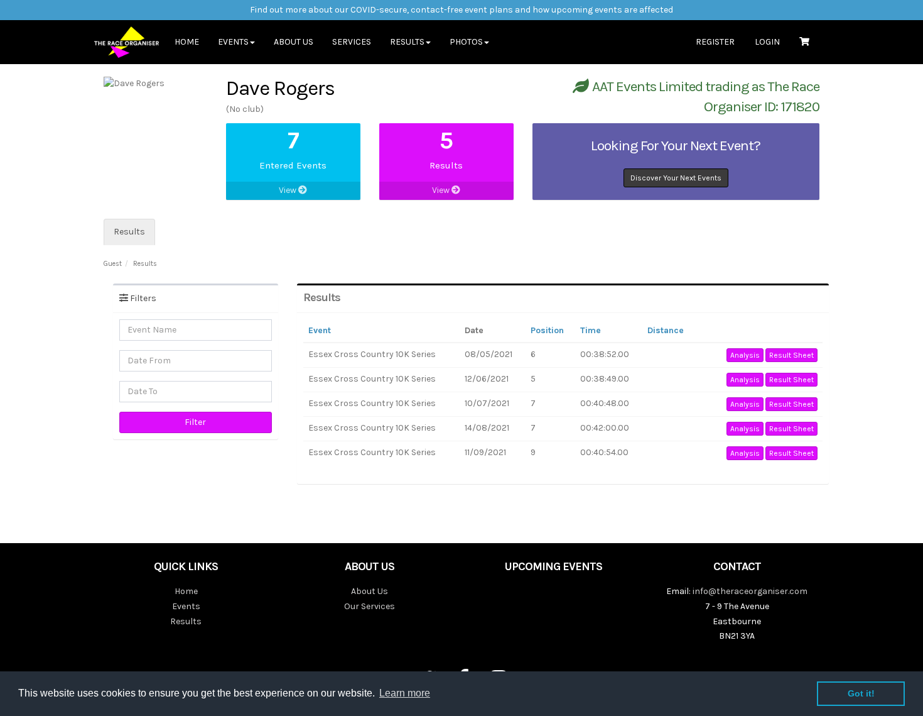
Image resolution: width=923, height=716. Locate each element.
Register (715, 41)
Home (187, 41)
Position (547, 330)
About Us (293, 41)
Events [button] (233, 41)
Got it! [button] (861, 693)
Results (129, 231)
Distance (665, 330)
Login (767, 41)
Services (351, 41)
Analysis (745, 355)
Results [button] (407, 41)
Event (319, 330)
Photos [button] (466, 41)
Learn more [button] (404, 693)
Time (590, 330)
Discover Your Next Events (675, 177)
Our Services (369, 606)
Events (186, 606)
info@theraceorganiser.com (750, 591)
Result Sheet (791, 355)
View (288, 190)
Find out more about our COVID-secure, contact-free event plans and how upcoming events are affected (461, 9)
